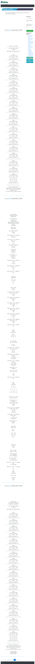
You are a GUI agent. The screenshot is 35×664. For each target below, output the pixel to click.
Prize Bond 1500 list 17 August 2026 (30, 39)
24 (12, 659)
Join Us (30, 62)
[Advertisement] (13, 22)
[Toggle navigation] (2, 6)
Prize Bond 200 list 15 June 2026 (30, 44)
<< (2, 659)
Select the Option (29, 20)
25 (14, 659)
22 (8, 659)
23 (10, 659)
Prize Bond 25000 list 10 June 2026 (30, 50)
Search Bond (29, 25)
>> (18, 659)
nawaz (9, 198)
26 (16, 659)
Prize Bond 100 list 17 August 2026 (30, 36)
